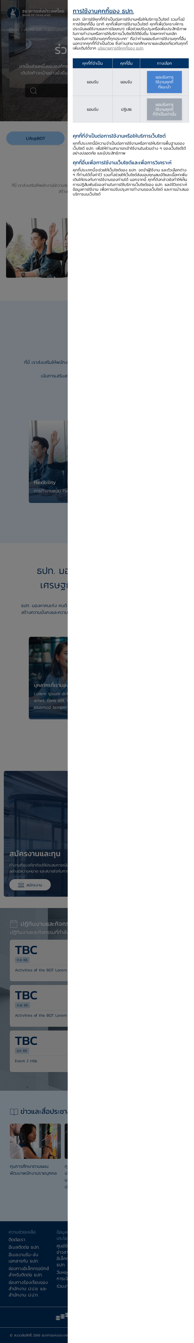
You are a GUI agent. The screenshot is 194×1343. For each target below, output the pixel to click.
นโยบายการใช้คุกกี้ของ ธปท (120, 48)
